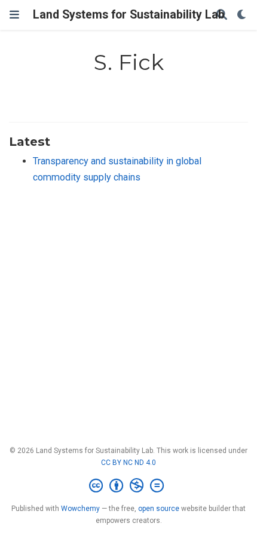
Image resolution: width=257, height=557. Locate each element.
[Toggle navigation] (14, 15)
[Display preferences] (242, 15)
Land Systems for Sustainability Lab (129, 15)
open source (158, 508)
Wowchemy (80, 508)
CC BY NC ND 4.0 (128, 462)
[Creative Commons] (129, 486)
